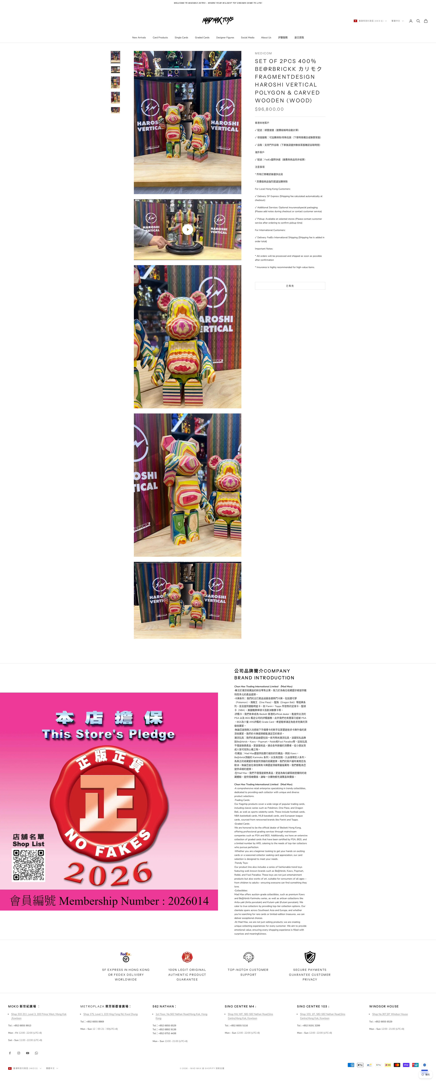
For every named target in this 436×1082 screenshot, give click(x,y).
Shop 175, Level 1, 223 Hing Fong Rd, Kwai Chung (110, 1014)
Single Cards (181, 37)
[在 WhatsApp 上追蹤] (36, 1053)
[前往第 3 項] (115, 82)
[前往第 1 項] (115, 57)
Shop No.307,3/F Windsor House (390, 1014)
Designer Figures (225, 37)
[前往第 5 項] (115, 110)
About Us (266, 37)
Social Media (247, 37)
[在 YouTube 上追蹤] (27, 1053)
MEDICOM (263, 53)
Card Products (160, 37)
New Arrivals (139, 37)
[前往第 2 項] (115, 70)
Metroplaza (106, 1006)
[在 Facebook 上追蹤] (10, 1053)
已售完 (290, 285)
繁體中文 (396, 21)
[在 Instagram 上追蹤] (18, 1053)
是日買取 (299, 37)
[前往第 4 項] (115, 97)
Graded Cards (202, 37)
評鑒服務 (283, 37)
